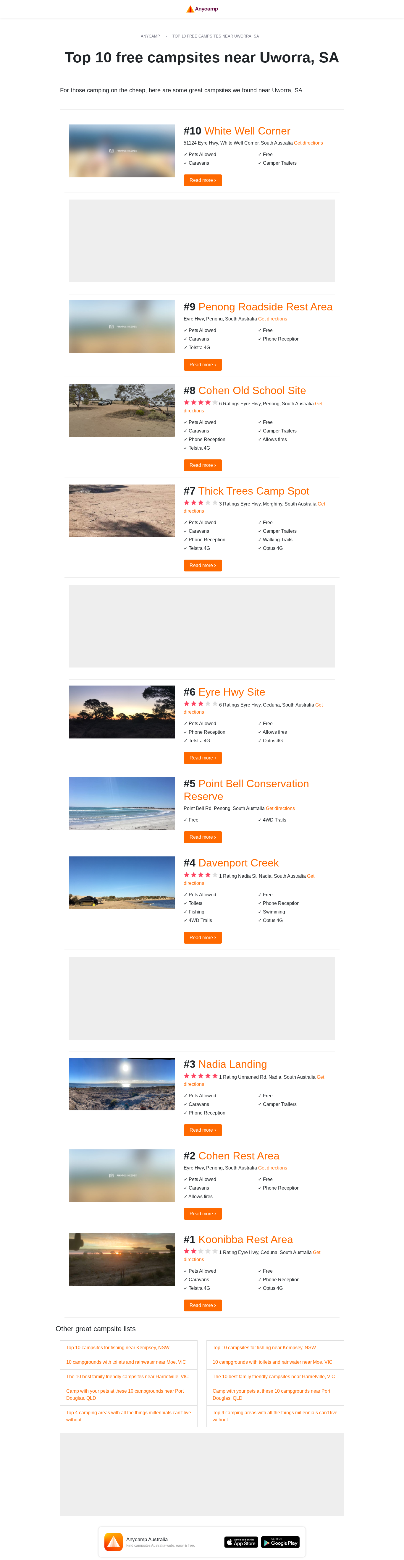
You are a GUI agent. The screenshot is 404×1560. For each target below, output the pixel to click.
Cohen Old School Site (252, 390)
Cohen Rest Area (238, 1156)
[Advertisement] (202, 241)
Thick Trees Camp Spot (253, 491)
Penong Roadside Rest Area (265, 307)
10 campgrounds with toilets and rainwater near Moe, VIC (126, 1362)
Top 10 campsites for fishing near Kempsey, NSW (117, 1347)
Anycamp (150, 36)
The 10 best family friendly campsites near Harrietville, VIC (127, 1376)
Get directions (308, 142)
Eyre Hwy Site (231, 692)
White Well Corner (247, 131)
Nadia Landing (232, 1064)
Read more (203, 179)
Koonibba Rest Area (245, 1239)
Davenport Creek (238, 863)
